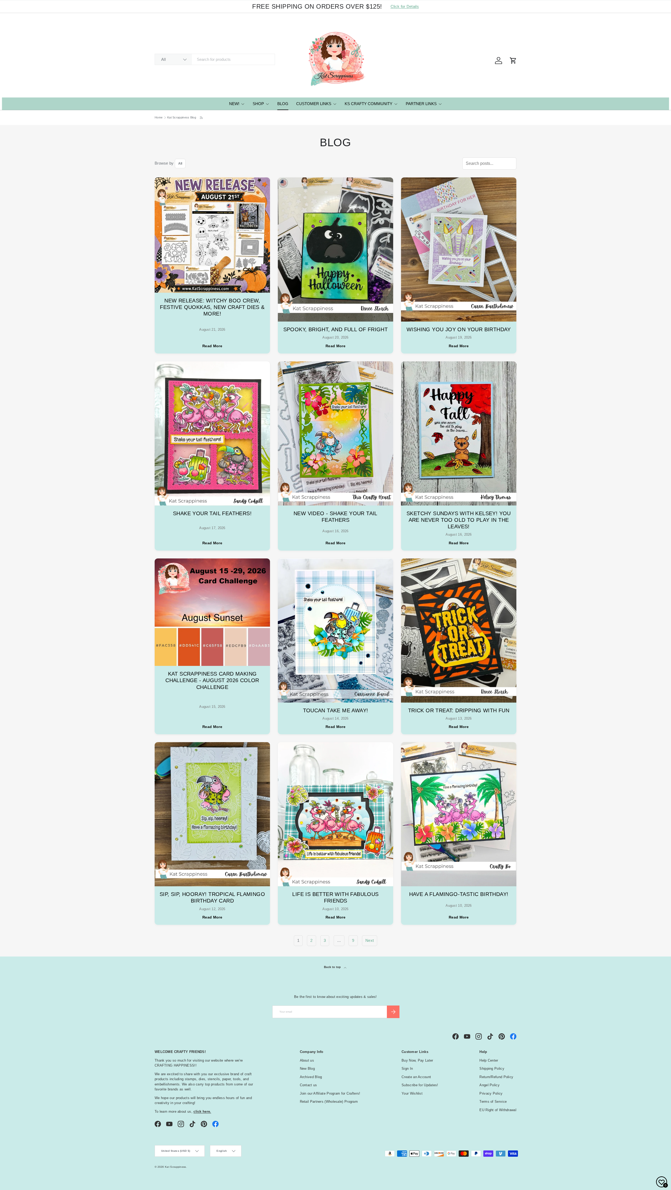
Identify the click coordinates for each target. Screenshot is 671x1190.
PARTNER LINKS (421, 103)
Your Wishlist (412, 1093)
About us (307, 1060)
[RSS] (201, 117)
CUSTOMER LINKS (313, 103)
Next (369, 940)
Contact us (308, 1085)
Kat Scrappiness (175, 1166)
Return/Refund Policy (496, 1077)
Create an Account (416, 1077)
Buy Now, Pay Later (417, 1060)
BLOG (282, 103)
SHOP (258, 103)
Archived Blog (311, 1077)
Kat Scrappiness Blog (181, 117)
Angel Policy (489, 1085)
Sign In (407, 1069)
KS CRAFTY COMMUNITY (368, 103)
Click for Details (405, 6)
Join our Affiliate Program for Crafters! (330, 1093)
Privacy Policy (490, 1093)
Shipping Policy (491, 1069)
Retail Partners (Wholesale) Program (329, 1102)
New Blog (307, 1069)
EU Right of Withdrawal (497, 1110)
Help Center (488, 1060)
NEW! (234, 103)
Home (159, 117)
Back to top (333, 967)
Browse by (164, 163)
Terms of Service (493, 1102)
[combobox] (215, 59)
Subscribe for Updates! (420, 1085)
